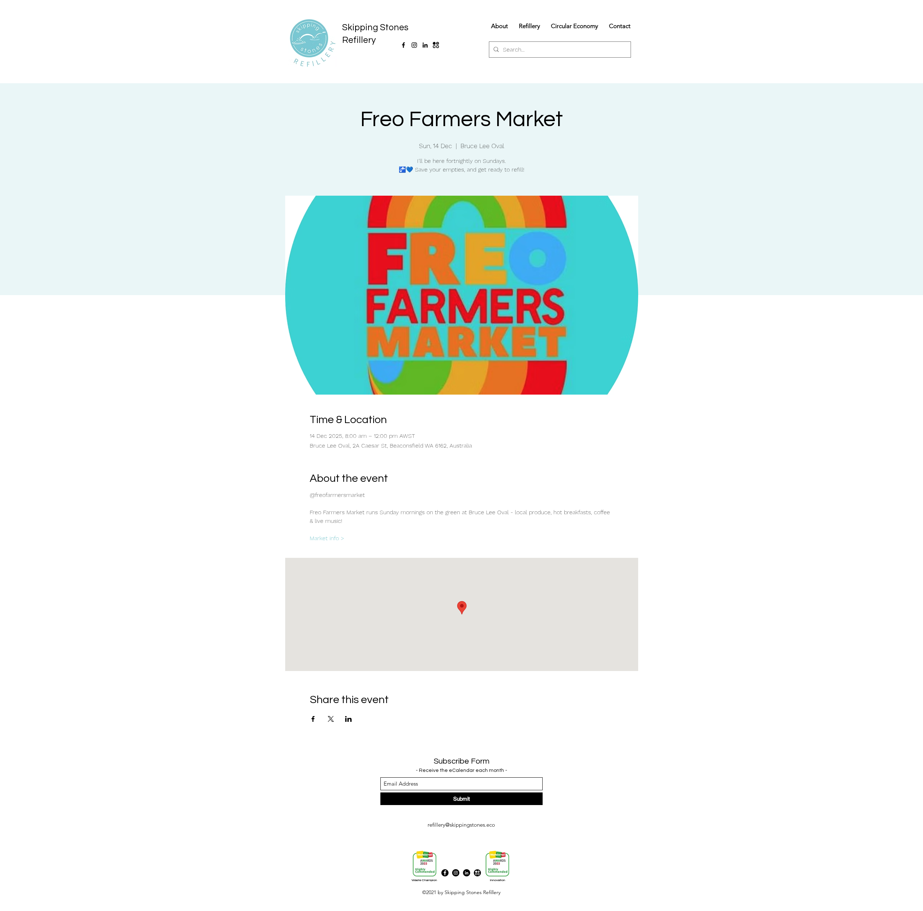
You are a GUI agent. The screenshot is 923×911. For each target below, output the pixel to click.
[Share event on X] (330, 719)
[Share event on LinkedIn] (348, 719)
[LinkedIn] (425, 45)
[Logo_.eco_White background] (436, 45)
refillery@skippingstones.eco (461, 824)
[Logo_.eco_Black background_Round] (477, 872)
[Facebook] (403, 45)
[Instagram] (414, 45)
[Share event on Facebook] (313, 719)
